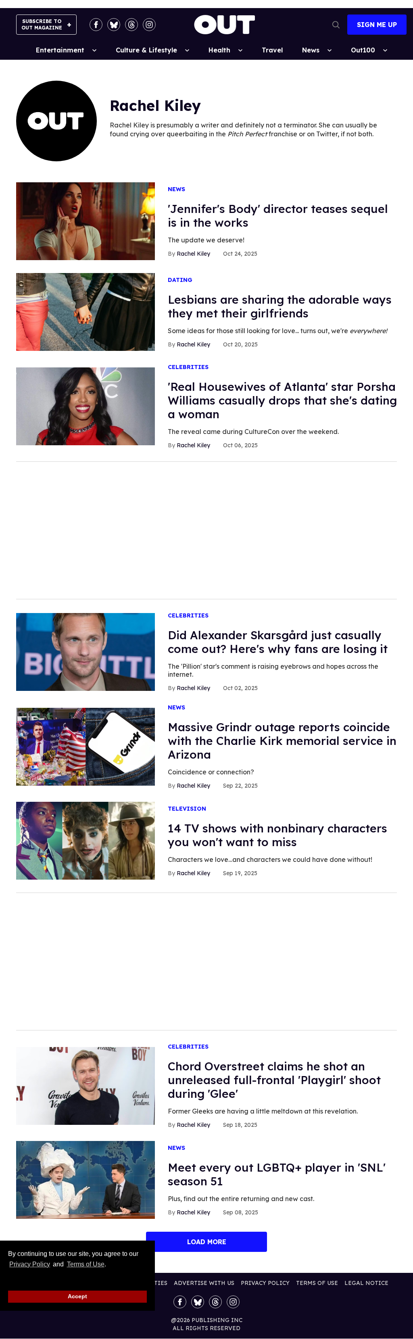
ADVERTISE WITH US (204, 1283)
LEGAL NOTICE (366, 1283)
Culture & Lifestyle (146, 50)
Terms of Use (85, 1264)
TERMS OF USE (317, 1283)
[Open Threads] (131, 24)
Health (219, 50)
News (310, 50)
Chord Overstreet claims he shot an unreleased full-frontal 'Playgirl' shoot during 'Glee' (274, 1080)
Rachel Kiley (193, 253)
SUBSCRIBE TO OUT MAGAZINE (41, 24)
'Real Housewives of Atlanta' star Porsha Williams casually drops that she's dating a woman (282, 400)
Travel (272, 50)
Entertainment (60, 50)
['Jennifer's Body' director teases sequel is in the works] (85, 221)
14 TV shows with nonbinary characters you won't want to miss (277, 835)
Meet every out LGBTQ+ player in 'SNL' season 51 (277, 1174)
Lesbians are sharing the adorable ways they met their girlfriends (280, 306)
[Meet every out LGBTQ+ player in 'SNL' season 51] (85, 1179)
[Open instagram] (149, 24)
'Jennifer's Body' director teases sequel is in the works (278, 215)
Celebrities (188, 367)
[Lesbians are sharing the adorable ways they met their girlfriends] (85, 311)
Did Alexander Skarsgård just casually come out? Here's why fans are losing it (278, 642)
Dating (180, 280)
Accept (77, 1296)
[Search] (336, 24)
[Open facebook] (96, 24)
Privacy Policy (29, 1264)
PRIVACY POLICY (265, 1283)
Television (187, 808)
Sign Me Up (377, 25)
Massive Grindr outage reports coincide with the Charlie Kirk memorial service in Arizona (282, 740)
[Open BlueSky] (113, 24)
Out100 (363, 50)
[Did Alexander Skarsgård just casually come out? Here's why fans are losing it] (85, 651)
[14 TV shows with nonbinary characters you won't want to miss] (85, 840)
